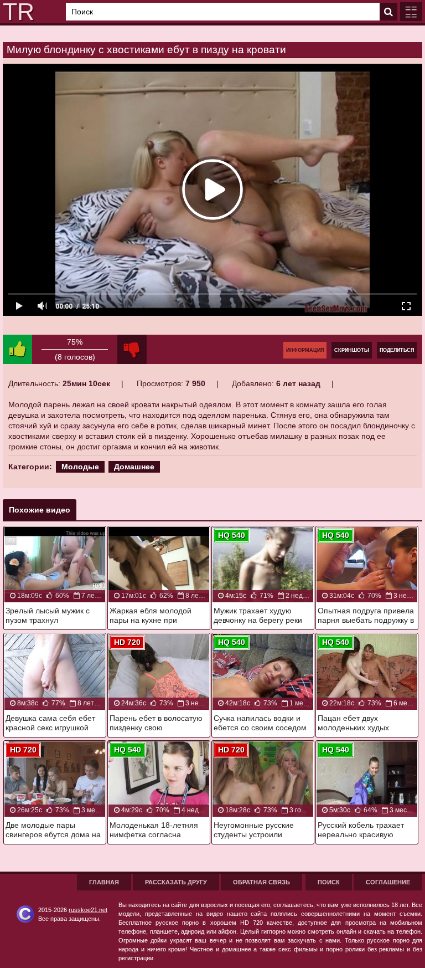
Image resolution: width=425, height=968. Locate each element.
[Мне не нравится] (132, 349)
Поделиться (397, 350)
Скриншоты (351, 350)
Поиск (329, 882)
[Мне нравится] (17, 349)
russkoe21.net (88, 909)
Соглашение (388, 882)
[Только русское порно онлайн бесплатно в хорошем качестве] (16, 12)
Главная (104, 882)
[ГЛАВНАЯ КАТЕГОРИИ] (411, 11)
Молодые (80, 466)
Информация (305, 350)
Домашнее (134, 466)
